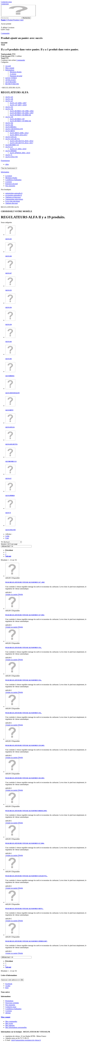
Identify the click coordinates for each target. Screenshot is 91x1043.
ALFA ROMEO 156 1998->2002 (22, 111)
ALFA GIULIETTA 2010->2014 (21, 141)
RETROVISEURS (12, 84)
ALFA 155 (9, 107)
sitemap (8, 1013)
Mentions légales (16, 72)
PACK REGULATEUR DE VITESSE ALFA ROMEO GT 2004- (24, 843)
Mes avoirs (9, 1023)
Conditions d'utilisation (13, 180)
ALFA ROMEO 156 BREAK (20, 115)
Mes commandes (11, 1021)
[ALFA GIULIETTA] (10, 440)
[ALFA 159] (10, 320)
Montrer (4, 544)
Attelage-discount (11, 203)
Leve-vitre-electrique (12, 201)
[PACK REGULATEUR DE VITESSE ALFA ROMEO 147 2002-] (12, 609)
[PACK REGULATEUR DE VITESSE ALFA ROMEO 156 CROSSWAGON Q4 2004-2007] (12, 706)
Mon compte (9, 68)
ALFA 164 (9, 123)
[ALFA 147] (10, 269)
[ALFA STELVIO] (10, 525)
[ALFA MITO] (10, 406)
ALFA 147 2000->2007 (18, 103)
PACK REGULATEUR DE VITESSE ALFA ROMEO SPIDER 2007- (26, 941)
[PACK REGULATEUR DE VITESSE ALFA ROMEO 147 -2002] (12, 576)
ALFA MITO (10, 131)
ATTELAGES (10, 80)
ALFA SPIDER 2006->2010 (20, 153)
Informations (9, 70)
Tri (2, 542)
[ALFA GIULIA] (10, 423)
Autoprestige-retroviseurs (14, 199)
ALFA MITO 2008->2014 (19, 133)
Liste (7, 538)
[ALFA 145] (10, 235)
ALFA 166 (9, 125)
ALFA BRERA (10, 127)
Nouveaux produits (12, 1003)
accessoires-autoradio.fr (13, 195)
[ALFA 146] (10, 252)
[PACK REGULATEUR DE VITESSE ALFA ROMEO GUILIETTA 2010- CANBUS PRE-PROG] (12, 870)
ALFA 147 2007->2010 (18, 105)
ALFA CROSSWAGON (14, 129)
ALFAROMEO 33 (12, 145)
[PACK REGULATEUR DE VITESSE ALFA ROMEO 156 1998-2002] (12, 641)
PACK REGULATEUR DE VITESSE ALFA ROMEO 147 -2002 (25, 582)
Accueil (8, 66)
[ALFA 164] (10, 337)
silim (7, 164)
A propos (13, 74)
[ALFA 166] (10, 354)
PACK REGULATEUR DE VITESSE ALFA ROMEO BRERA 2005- (26, 811)
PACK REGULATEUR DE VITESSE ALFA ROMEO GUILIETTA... (26, 876)
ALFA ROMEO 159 (17, 119)
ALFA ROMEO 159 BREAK (20, 121)
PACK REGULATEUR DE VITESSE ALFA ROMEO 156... (23, 647)
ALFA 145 (9, 97)
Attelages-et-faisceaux (13, 197)
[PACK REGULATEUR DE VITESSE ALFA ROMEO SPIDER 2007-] (12, 935)
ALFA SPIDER (11, 151)
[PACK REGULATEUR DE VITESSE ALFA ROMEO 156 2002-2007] (12, 674)
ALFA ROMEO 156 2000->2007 (22, 113)
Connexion (5, 4)
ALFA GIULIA (11, 137)
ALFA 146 (9, 99)
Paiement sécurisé (16, 76)
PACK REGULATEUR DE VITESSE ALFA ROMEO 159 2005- (25, 745)
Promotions (9, 1001)
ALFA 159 (9, 117)
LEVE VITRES (11, 78)
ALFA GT (9, 147)
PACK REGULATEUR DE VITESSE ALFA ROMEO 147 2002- (25, 615)
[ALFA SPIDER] (10, 491)
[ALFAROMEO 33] (10, 457)
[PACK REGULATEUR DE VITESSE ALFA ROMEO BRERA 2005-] (12, 804)
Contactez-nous (6, 2)
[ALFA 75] (10, 508)
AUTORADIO (10, 82)
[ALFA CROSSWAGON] (10, 389)
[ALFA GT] (10, 474)
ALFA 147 (9, 101)
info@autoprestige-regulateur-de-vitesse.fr (26, 1040)
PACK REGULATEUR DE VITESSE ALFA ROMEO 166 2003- (25, 778)
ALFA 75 (8, 155)
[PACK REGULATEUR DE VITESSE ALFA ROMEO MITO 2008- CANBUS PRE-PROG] (12, 902)
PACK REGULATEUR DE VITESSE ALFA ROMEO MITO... (24, 908)
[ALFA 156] (10, 303)
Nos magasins (10, 186)
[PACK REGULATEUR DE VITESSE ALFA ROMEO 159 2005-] (12, 739)
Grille (7, 536)
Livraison (8, 176)
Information (5, 172)
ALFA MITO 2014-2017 (18, 135)
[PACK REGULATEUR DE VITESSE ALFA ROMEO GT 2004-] (12, 837)
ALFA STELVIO (11, 157)
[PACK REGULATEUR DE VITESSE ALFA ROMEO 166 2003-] (12, 772)
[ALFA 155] (10, 286)
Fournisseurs (5, 161)
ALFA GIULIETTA (12, 139)
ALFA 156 (9, 109)
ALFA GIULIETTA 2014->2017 (21, 143)
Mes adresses (10, 1025)
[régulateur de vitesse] (18, 16)
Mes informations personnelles (16, 1027)
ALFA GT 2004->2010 (18, 149)
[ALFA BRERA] (10, 371)
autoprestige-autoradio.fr (13, 193)
